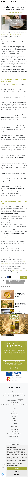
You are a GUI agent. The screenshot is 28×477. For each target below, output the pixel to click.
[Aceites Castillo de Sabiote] (14, 323)
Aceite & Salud (22, 280)
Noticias (22, 282)
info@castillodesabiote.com (17, 402)
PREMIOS (14, 416)
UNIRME (14, 367)
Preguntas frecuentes (14, 280)
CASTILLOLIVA (8, 1)
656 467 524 (18, 400)
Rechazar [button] (17, 471)
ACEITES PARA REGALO (14, 435)
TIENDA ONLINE (14, 426)
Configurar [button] (16, 474)
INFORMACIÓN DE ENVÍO (14, 444)
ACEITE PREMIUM (14, 429)
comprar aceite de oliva (15, 84)
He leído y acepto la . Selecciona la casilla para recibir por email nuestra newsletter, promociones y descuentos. (14, 363)
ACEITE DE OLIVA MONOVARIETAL (14, 433)
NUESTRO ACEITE (14, 415)
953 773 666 (20, 399)
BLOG (14, 418)
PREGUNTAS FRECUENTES (14, 443)
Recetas (8, 282)
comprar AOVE (15, 270)
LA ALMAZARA (14, 413)
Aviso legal (3, 467)
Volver (23, 277)
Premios (12, 282)
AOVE (8, 280)
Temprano (17, 282)
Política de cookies (5, 469)
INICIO (14, 411)
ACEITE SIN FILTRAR (14, 431)
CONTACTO (14, 420)
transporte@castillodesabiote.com (19, 404)
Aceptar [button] (17, 468)
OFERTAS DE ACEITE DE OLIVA (14, 436)
